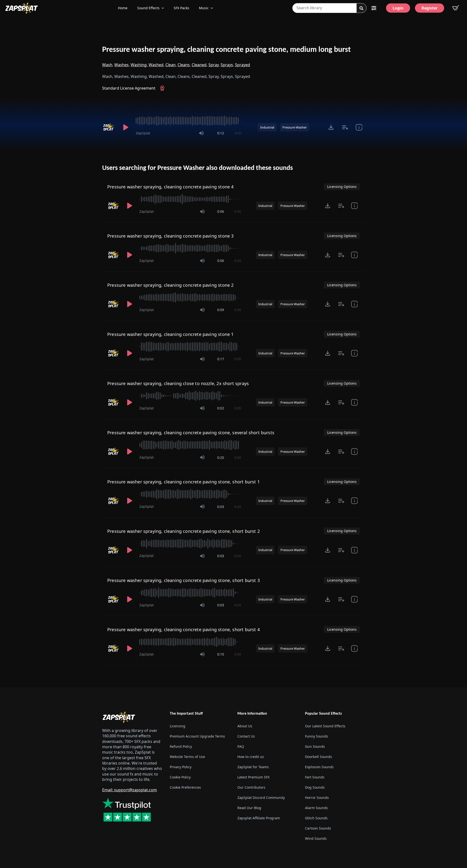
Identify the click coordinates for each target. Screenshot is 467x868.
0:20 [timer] (220, 457)
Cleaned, (199, 64)
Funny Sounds (316, 736)
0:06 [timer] (220, 211)
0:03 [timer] (220, 506)
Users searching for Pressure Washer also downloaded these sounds (197, 168)
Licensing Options (342, 186)
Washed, (156, 64)
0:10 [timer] (220, 654)
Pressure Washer (294, 127)
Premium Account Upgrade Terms (197, 736)
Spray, (214, 64)
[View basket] (455, 8)
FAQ (240, 746)
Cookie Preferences (185, 787)
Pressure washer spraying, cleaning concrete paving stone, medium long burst (226, 50)
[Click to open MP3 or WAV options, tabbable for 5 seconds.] (331, 127)
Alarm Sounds (316, 807)
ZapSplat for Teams (253, 767)
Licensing (177, 726)
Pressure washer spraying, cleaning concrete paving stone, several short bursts (190, 432)
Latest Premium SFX (253, 777)
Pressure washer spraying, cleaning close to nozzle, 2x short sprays (178, 383)
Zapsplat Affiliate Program (258, 818)
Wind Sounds (316, 838)
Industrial (267, 127)
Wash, (107, 64)
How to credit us (250, 756)
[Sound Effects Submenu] (164, 8)
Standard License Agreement (128, 88)
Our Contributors (251, 787)
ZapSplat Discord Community (261, 797)
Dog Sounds (315, 787)
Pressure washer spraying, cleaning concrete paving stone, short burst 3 (183, 580)
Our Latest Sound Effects (325, 726)
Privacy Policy (180, 767)
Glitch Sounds (316, 818)
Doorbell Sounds (318, 756)
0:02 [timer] (220, 408)
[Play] (125, 127)
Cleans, (184, 64)
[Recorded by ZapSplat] (109, 127)
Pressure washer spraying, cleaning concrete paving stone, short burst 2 (183, 531)
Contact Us (246, 736)
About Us (244, 726)
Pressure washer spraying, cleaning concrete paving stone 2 (170, 285)
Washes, (122, 64)
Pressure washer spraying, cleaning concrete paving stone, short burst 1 (183, 482)
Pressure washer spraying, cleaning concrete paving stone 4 (170, 187)
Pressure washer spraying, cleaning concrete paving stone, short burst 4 (183, 629)
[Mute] (201, 133)
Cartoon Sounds (318, 828)
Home (122, 8)
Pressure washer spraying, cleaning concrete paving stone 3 (170, 236)
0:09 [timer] (220, 309)
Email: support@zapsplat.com (129, 790)
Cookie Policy (180, 777)
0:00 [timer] (238, 133)
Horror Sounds (317, 797)
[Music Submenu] (213, 8)
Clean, (171, 64)
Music (204, 8)
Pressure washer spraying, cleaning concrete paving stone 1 (170, 334)
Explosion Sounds (319, 767)
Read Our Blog (249, 807)
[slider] (189, 121)
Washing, (139, 64)
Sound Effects (148, 8)
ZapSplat (143, 133)
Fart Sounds (314, 777)
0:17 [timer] (220, 359)
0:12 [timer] (220, 133)
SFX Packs (181, 8)
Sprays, (227, 64)
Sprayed (242, 64)
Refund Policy (181, 746)
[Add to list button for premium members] (345, 127)
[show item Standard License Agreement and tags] (359, 127)
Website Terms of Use (187, 756)
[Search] (361, 8)
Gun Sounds (315, 746)
